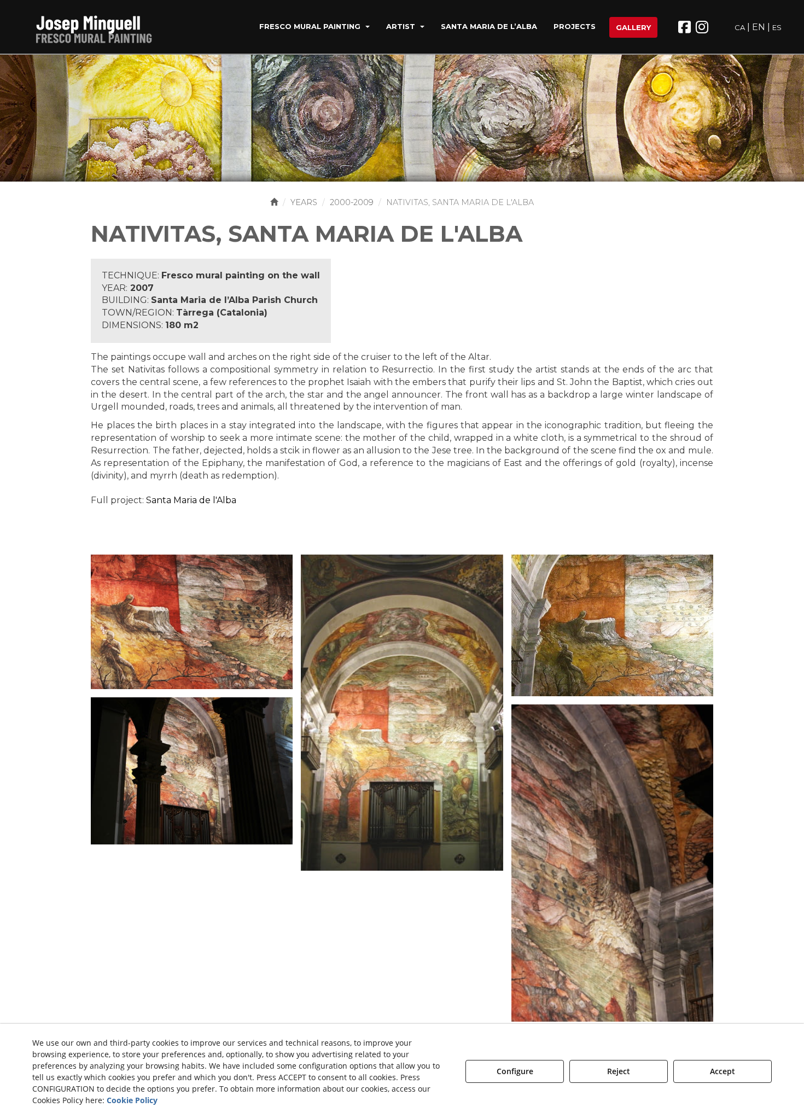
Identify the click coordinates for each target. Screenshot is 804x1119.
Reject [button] (618, 1071)
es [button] (777, 27)
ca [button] (740, 27)
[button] (100, 27)
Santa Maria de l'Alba (191, 500)
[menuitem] (314, 27)
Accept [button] (722, 1071)
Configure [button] (515, 1071)
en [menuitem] (758, 27)
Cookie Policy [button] (132, 1100)
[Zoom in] (192, 621)
